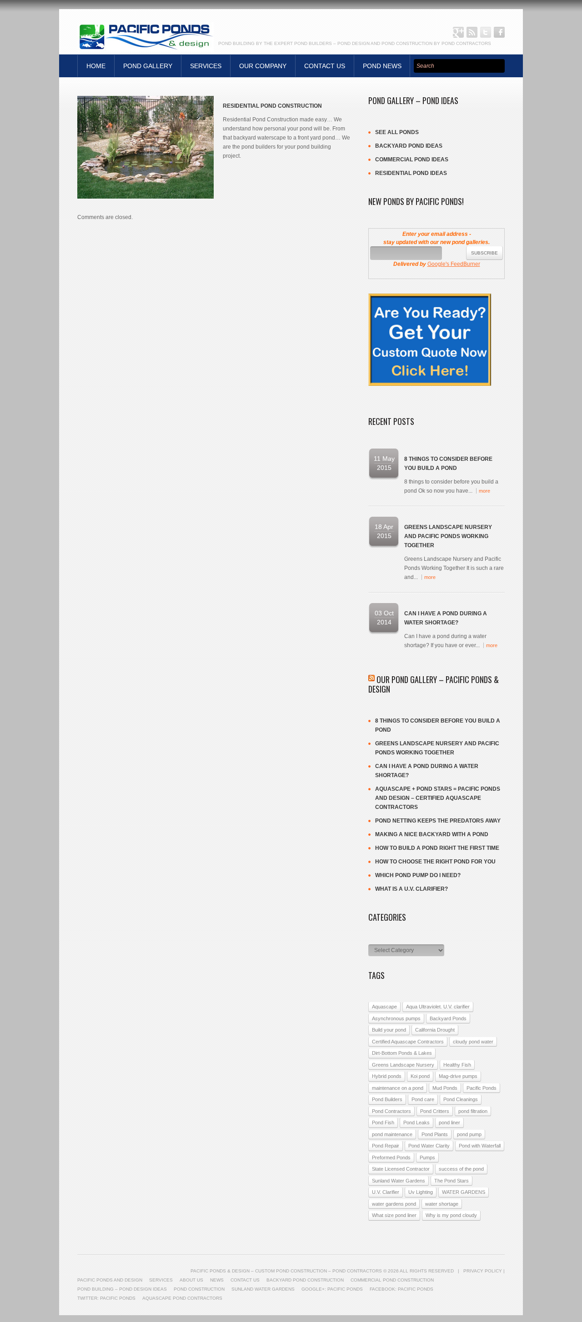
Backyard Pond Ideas (408, 146)
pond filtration (472, 1111)
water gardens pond (394, 1204)
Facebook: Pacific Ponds (499, 32)
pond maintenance (392, 1134)
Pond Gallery (147, 66)
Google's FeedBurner (453, 264)
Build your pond (389, 1030)
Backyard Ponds (448, 1018)
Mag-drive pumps (458, 1076)
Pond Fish (383, 1122)
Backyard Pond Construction (305, 1279)
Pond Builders (387, 1099)
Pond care (422, 1099)
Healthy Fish (457, 1065)
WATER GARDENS (463, 1192)
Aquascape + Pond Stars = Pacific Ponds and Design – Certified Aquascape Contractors (437, 798)
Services (205, 66)
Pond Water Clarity (429, 1145)
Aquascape (384, 1006)
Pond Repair (385, 1145)
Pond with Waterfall (480, 1145)
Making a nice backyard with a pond (431, 834)
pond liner (449, 1122)
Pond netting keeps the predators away (438, 821)
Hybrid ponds (386, 1076)
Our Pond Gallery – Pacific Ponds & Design (433, 684)
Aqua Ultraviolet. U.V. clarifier (438, 1006)
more (484, 491)
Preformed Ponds (391, 1157)
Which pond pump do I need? (418, 875)
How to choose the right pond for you (435, 861)
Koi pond (420, 1076)
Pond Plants (434, 1134)
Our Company (262, 66)
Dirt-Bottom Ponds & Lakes (402, 1053)
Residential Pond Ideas (411, 173)
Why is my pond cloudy (451, 1215)
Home (95, 66)
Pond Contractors (391, 1111)
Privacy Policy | (484, 1270)
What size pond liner (394, 1215)
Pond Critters (434, 1111)
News (217, 1279)
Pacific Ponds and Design (109, 1279)
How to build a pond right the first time (437, 848)
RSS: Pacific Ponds (472, 32)
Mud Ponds (444, 1088)
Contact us (324, 66)
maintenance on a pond (397, 1088)
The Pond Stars (451, 1180)
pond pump (469, 1134)
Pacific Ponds (482, 1088)
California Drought (435, 1030)
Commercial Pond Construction (392, 1279)
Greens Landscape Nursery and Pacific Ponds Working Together (448, 536)
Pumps (427, 1157)
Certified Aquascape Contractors (408, 1041)
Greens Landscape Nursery (403, 1065)
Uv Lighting (420, 1192)
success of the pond (461, 1169)
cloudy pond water (473, 1041)
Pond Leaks (416, 1122)
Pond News (382, 66)
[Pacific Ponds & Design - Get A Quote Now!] (429, 298)
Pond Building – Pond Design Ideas (122, 1289)
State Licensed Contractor (401, 1169)
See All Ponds (397, 132)
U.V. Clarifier (385, 1192)
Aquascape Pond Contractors (182, 1298)
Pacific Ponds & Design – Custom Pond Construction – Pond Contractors (286, 1270)
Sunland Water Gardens (398, 1180)
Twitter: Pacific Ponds (485, 32)
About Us (191, 1279)
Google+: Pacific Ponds (458, 32)
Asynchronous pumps (396, 1018)
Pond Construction (199, 1289)
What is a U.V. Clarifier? (411, 889)
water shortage (441, 1204)
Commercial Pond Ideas (411, 159)
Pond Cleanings (460, 1099)
